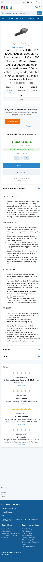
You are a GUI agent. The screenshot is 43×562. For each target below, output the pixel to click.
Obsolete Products (28, 537)
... (37, 18)
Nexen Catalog (27, 533)
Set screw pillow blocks (30, 546)
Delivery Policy (6, 531)
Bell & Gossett (27, 535)
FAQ (2, 516)
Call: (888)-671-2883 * (9, 508)
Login (29, 126)
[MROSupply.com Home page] (7, 8)
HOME (11, 18)
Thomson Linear (9, 91)
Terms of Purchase (7, 529)
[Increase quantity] (26, 158)
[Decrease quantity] (16, 158)
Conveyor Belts (32, 18)
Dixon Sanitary (27, 529)
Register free (12, 121)
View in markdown (16, 47)
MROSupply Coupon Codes (10, 533)
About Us (20, 18)
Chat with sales (6, 512)
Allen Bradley (26, 531)
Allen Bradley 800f (28, 540)
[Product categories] (4, 18)
